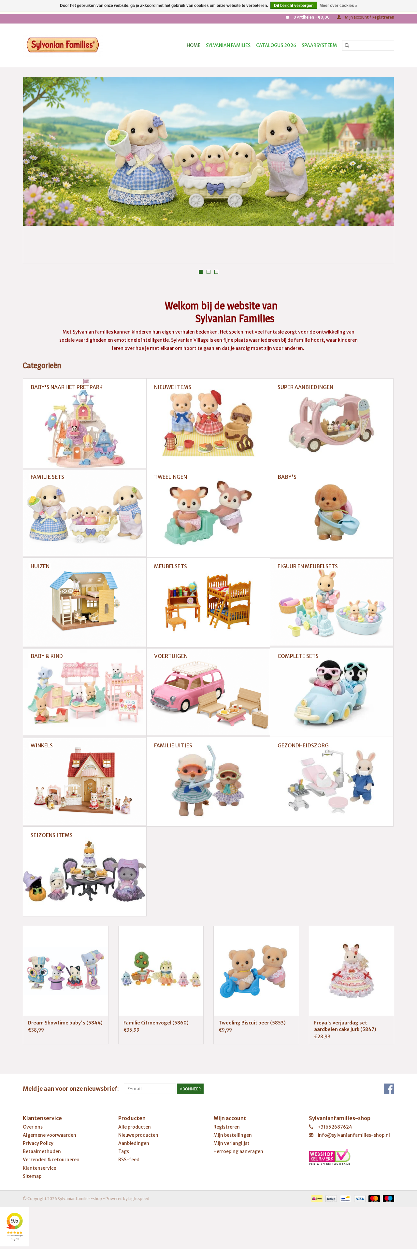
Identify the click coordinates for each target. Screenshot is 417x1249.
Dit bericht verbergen (293, 5)
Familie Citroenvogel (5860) (156, 1023)
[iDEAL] (316, 1198)
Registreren (226, 1127)
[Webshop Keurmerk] (352, 1157)
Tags (123, 1151)
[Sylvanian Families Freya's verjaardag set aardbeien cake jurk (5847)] (352, 971)
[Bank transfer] (330, 1198)
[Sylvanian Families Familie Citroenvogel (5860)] (161, 971)
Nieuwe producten (138, 1135)
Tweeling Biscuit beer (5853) (252, 1023)
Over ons (33, 1127)
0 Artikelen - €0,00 (311, 17)
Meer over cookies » (338, 5)
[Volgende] (381, 172)
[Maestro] (387, 1198)
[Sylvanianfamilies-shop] (74, 45)
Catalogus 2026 (276, 45)
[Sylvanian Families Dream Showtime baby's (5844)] (65, 971)
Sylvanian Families (228, 45)
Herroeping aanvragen (238, 1151)
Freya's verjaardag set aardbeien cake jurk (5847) (345, 1026)
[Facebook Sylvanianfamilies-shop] (389, 1089)
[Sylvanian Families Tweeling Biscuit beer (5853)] (256, 971)
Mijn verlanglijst (231, 1143)
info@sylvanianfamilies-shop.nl (354, 1135)
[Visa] (359, 1198)
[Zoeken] (347, 45)
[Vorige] (35, 172)
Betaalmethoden (42, 1151)
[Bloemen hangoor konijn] (208, 151)
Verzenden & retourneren (51, 1160)
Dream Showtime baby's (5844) (65, 1023)
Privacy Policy (38, 1143)
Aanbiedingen (133, 1143)
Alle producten (134, 1127)
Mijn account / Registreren (369, 17)
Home (193, 45)
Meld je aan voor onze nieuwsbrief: (71, 1088)
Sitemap (32, 1176)
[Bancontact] (345, 1198)
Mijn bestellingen (232, 1135)
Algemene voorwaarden (49, 1135)
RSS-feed (128, 1160)
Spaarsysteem (319, 45)
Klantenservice (39, 1168)
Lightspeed (138, 1198)
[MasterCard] (373, 1198)
